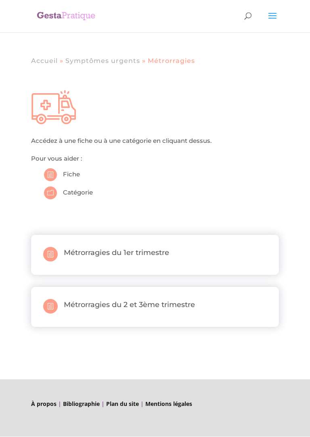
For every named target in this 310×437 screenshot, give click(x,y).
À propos (44, 404)
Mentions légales (168, 404)
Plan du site (122, 404)
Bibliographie (80, 404)
